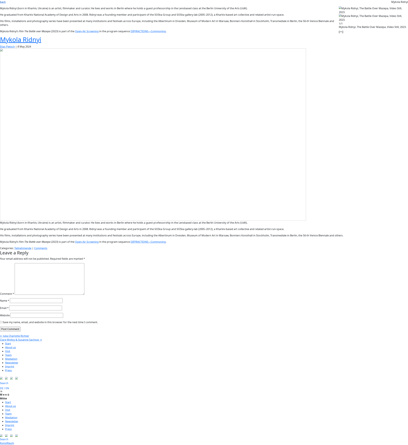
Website (5, 315)
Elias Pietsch (7, 46)
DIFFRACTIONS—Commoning (148, 31)
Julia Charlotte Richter (14, 336)
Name (4, 300)
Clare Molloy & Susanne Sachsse (21, 339)
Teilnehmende (22, 248)
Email (4, 308)
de (1, 388)
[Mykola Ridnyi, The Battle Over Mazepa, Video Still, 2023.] (153, 134)
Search (4, 383)
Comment (7, 294)
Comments (40, 248)
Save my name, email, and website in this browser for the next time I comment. (50, 322)
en (7, 388)
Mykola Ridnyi (20, 39)
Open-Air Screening (87, 31)
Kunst (3, 443)
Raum (10, 443)
